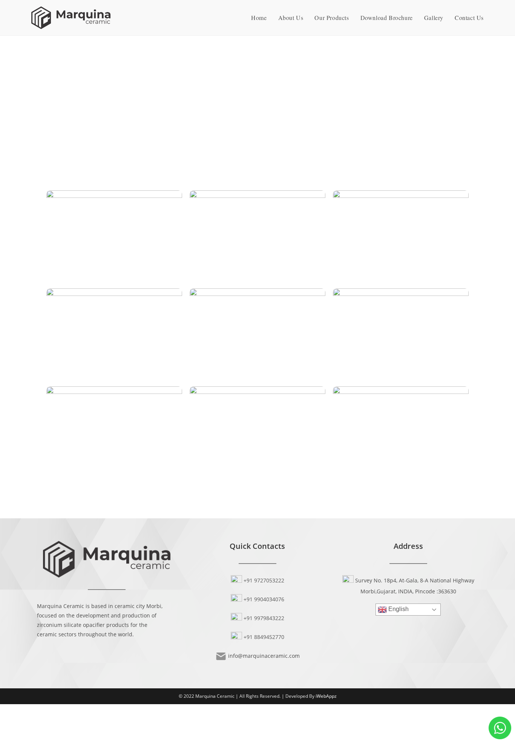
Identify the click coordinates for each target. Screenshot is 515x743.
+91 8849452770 (264, 636)
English (398, 609)
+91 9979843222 (264, 618)
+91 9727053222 (264, 580)
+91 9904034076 (264, 599)
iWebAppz (326, 696)
